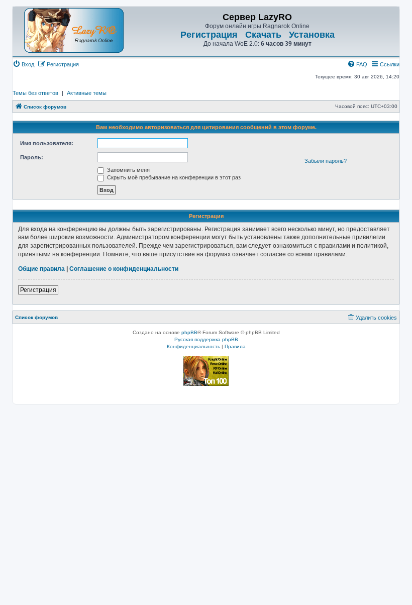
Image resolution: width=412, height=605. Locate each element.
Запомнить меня (128, 170)
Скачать (263, 35)
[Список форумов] (74, 30)
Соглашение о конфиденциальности (123, 268)
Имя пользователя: (46, 143)
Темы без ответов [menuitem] (35, 93)
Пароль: (31, 157)
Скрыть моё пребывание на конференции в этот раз (173, 177)
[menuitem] (23, 64)
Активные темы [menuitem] (87, 93)
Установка (312, 35)
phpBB (189, 332)
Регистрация (209, 35)
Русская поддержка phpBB (206, 339)
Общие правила (41, 268)
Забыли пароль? (325, 161)
